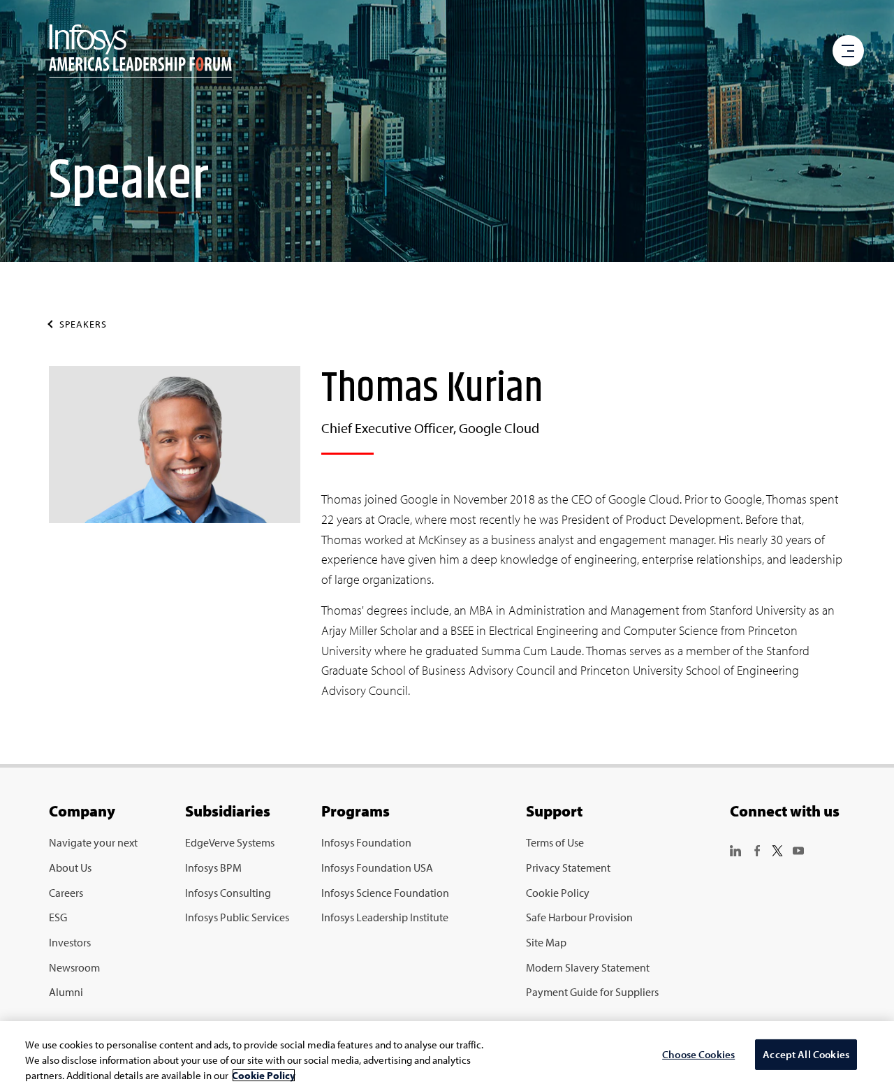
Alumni (66, 992)
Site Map (546, 942)
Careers (66, 893)
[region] (447, 1056)
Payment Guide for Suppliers (592, 992)
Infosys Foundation (366, 842)
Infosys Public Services (237, 917)
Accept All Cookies (806, 1055)
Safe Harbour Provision (579, 917)
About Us (70, 867)
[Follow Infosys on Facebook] (756, 849)
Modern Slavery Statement (588, 967)
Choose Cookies (698, 1055)
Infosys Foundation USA (377, 867)
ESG (58, 917)
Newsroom (74, 967)
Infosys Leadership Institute (384, 917)
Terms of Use (555, 842)
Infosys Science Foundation (385, 893)
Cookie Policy (557, 893)
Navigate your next (93, 842)
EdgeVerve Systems (229, 842)
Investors (70, 942)
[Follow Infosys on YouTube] (798, 849)
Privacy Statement (568, 867)
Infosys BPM (213, 867)
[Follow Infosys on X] (777, 849)
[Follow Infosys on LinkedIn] (735, 849)
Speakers (83, 324)
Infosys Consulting (228, 893)
